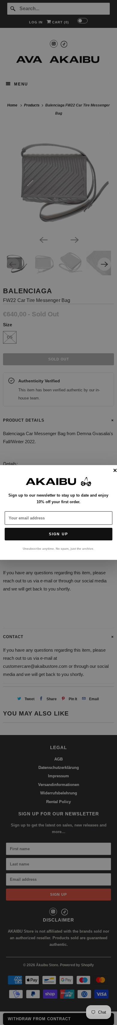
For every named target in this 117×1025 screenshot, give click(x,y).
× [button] (115, 471)
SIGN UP (58, 534)
